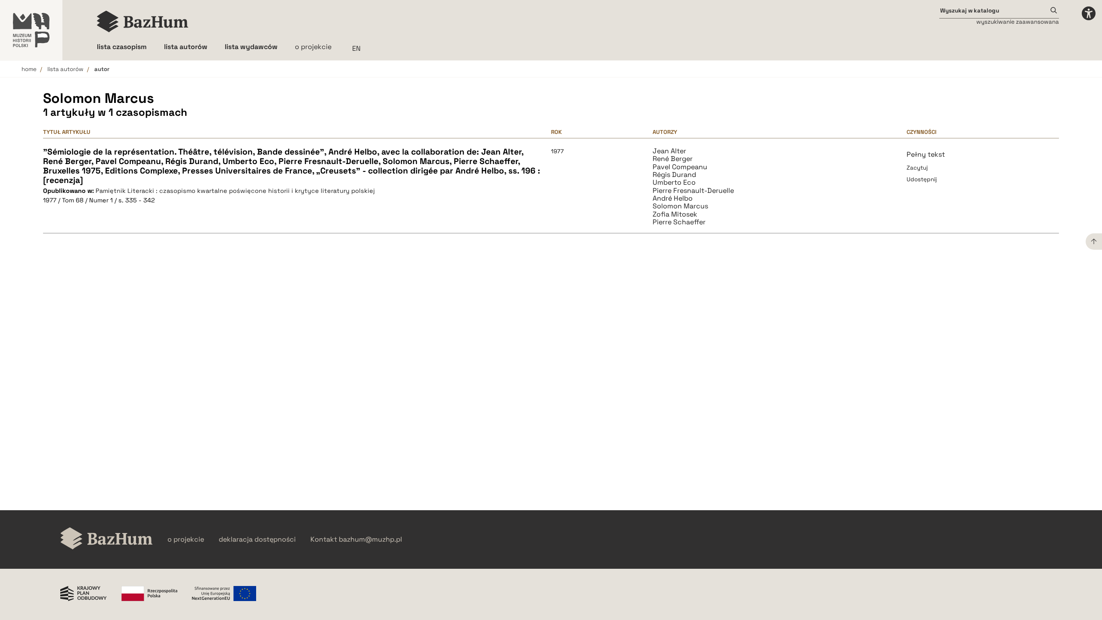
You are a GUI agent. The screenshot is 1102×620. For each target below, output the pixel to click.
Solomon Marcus (680, 206)
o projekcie (313, 46)
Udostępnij (922, 179)
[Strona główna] (143, 21)
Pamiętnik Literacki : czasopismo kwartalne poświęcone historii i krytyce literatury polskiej (235, 191)
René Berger (673, 159)
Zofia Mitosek (675, 214)
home (29, 69)
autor (101, 69)
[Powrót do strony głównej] (106, 539)
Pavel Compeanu (680, 167)
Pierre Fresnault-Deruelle (693, 191)
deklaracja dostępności (257, 539)
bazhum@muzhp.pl (370, 539)
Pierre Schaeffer (679, 222)
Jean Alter (669, 151)
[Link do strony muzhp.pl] (31, 30)
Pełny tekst (926, 154)
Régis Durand (674, 175)
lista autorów (65, 69)
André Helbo (673, 198)
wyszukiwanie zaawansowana (1017, 22)
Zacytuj (917, 167)
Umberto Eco (674, 182)
